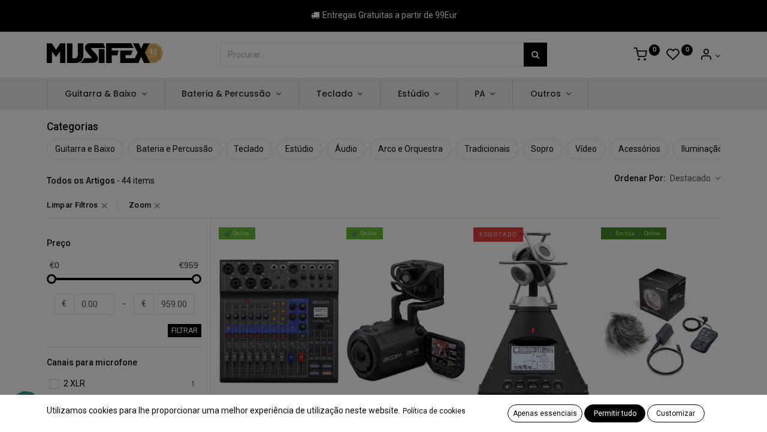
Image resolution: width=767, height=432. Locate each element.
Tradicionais (487, 149)
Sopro (542, 149)
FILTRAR (184, 330)
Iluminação (702, 149)
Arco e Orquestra (410, 149)
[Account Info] (709, 56)
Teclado (249, 149)
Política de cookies (434, 411)
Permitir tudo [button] (615, 413)
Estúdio (299, 149)
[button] (695, 178)
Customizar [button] (675, 413)
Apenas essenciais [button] (545, 413)
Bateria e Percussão (175, 149)
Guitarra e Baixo (85, 149)
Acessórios (639, 149)
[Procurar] (535, 55)
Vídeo (586, 149)
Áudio (346, 149)
